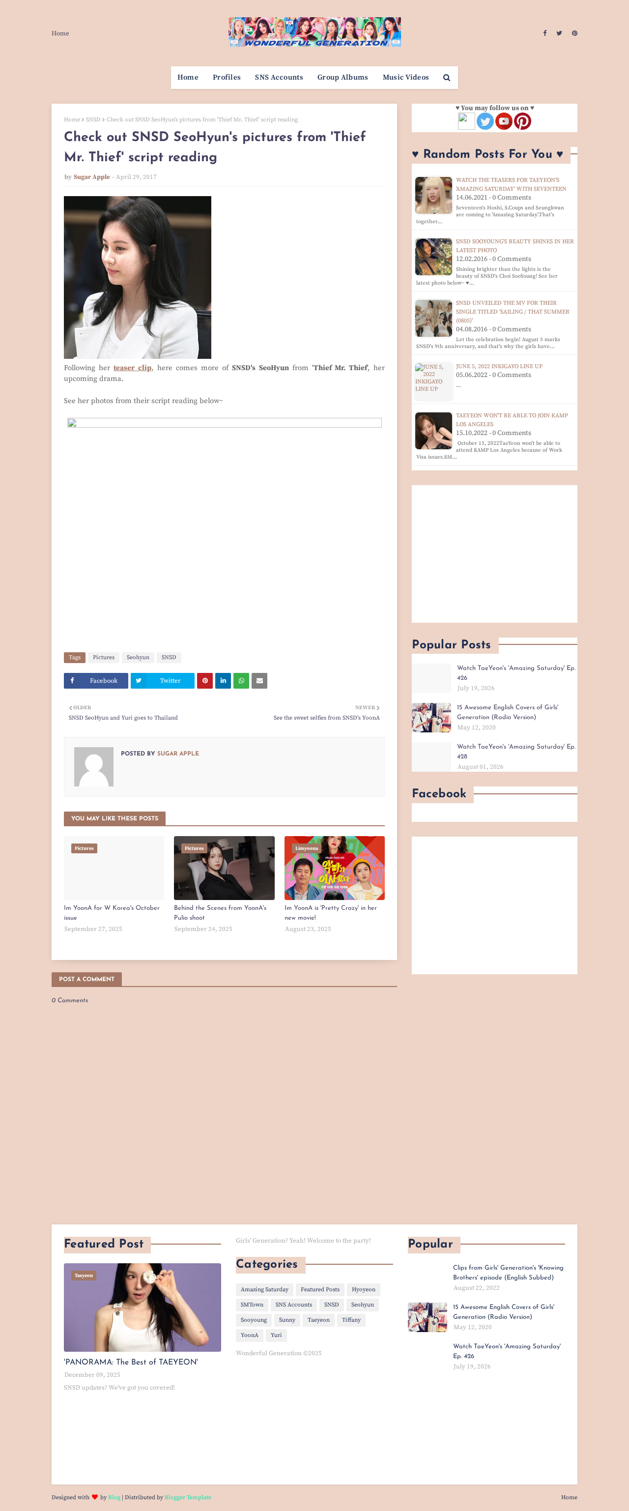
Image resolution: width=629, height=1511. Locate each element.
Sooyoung (254, 1320)
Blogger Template (188, 1497)
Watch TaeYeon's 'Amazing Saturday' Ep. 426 (516, 673)
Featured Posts (320, 1289)
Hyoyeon (363, 1289)
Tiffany (351, 1320)
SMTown (252, 1304)
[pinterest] (573, 33)
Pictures (103, 657)
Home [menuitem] (188, 77)
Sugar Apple (92, 177)
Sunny (287, 1320)
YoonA (249, 1335)
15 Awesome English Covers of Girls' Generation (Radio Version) (507, 712)
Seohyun (138, 657)
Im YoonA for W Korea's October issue (112, 913)
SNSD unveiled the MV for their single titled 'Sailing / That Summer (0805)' (513, 311)
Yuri (276, 1335)
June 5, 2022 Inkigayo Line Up (499, 366)
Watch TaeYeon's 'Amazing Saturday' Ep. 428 (516, 752)
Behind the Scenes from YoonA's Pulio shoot (220, 913)
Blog (114, 1497)
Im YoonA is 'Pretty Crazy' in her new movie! (331, 913)
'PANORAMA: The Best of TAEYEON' (131, 1362)
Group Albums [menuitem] (343, 77)
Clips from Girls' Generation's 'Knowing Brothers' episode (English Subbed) (508, 1273)
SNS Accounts (294, 1304)
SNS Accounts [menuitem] (279, 77)
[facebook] (545, 33)
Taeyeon (319, 1320)
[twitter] (559, 33)
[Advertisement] (494, 554)
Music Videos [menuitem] (406, 77)
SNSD (93, 119)
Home (60, 33)
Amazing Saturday (264, 1289)
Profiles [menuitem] (227, 77)
